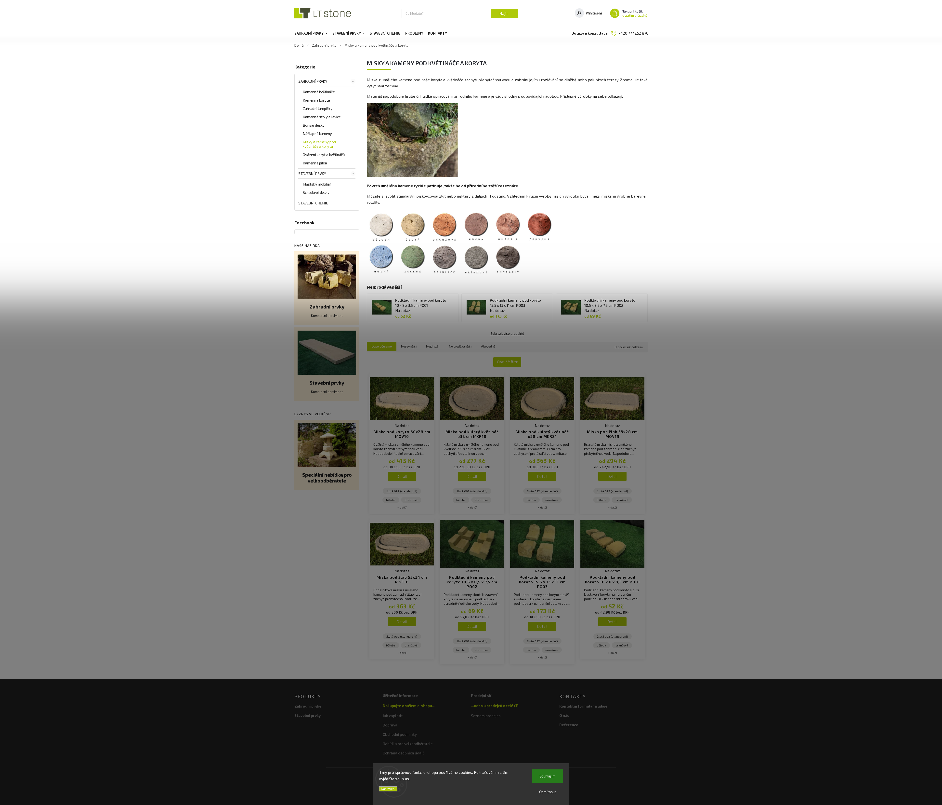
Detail (402, 476)
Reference (568, 725)
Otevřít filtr (507, 361)
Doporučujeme (381, 346)
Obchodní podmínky (400, 734)
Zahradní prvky (312, 81)
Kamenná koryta (316, 100)
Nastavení (388, 789)
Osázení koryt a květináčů (324, 154)
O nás (564, 715)
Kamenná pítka (315, 163)
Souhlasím (547, 776)
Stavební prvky (312, 173)
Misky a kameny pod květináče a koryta (319, 144)
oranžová (411, 500)
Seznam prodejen (486, 715)
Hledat (504, 13)
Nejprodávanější (460, 346)
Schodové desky (316, 192)
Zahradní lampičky (317, 108)
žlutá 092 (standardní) (401, 491)
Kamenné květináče (319, 92)
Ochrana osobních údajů (404, 753)
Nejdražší (433, 346)
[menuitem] (311, 33)
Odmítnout (547, 792)
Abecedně (488, 346)
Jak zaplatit (393, 715)
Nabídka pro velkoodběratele (407, 743)
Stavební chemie (313, 203)
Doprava (390, 725)
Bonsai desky (314, 125)
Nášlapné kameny (317, 133)
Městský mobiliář (317, 184)
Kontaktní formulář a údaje (583, 706)
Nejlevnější (409, 346)
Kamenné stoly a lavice (322, 117)
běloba (390, 500)
